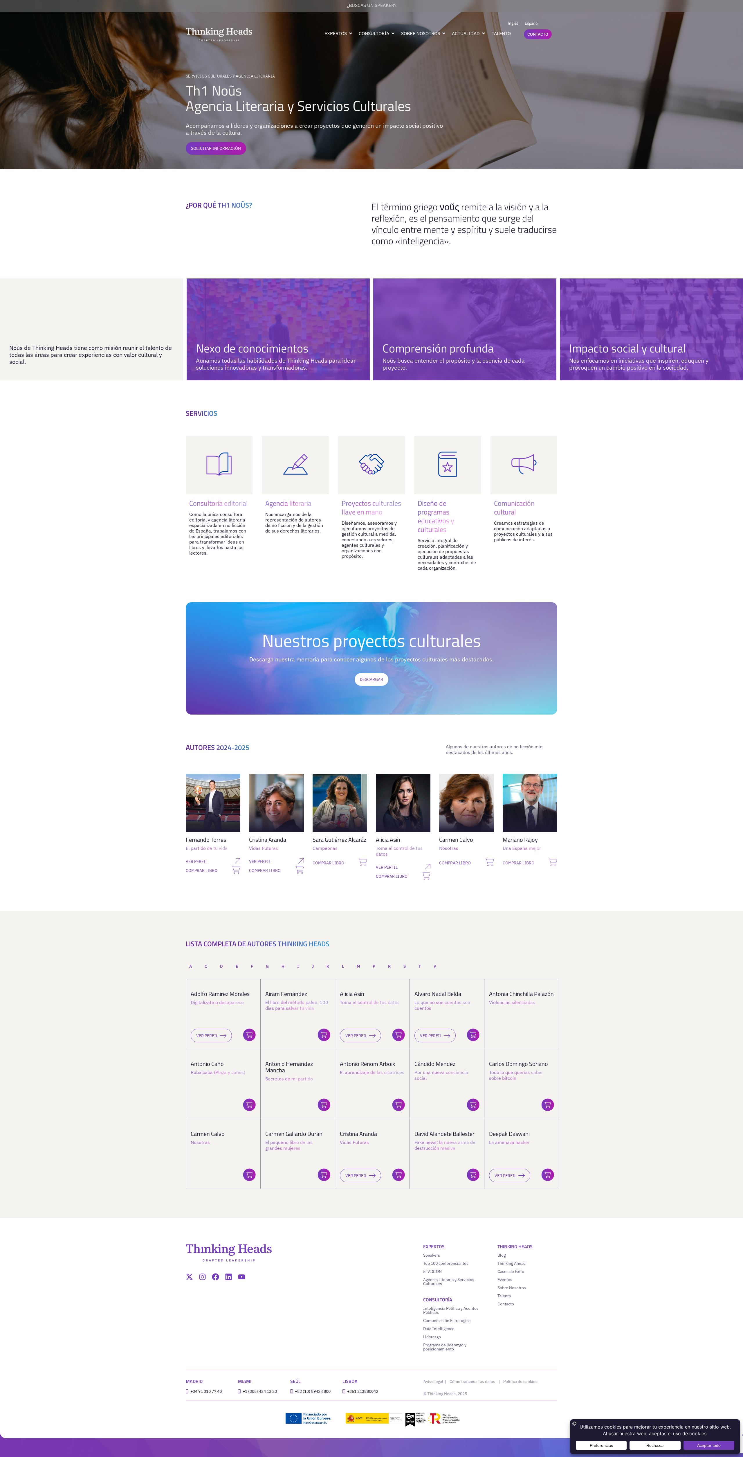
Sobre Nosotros (511, 1287)
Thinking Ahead (511, 1263)
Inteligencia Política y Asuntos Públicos (451, 1310)
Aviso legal (433, 1381)
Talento (504, 1295)
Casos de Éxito (510, 1271)
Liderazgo (432, 1336)
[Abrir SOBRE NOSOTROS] (443, 33)
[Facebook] (215, 1276)
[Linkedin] (228, 1276)
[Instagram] (202, 1276)
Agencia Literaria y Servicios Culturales (448, 1281)
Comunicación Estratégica (446, 1320)
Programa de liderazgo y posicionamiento (444, 1347)
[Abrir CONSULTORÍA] (393, 33)
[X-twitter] (189, 1276)
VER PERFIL (207, 1035)
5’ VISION (432, 1271)
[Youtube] (241, 1276)
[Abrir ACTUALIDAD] (483, 33)
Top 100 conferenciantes (445, 1263)
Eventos (504, 1279)
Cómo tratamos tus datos (472, 1381)
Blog (501, 1255)
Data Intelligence (439, 1328)
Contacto (505, 1304)
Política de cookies (520, 1381)
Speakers (431, 1255)
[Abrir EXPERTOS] (350, 33)
